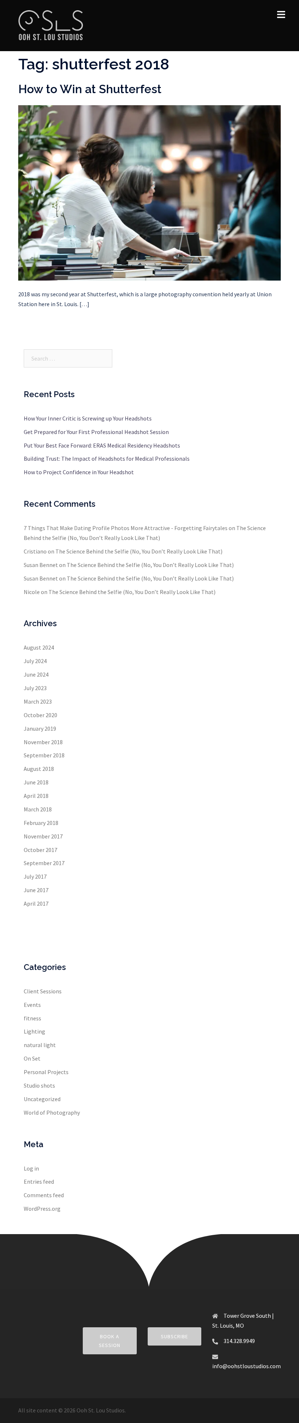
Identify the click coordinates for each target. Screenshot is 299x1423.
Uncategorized (42, 1099)
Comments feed (44, 1195)
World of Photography (52, 1112)
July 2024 (35, 661)
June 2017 (36, 890)
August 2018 (39, 768)
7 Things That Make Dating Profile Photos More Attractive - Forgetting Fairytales (126, 528)
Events (32, 1004)
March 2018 (38, 809)
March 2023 (38, 701)
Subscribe (174, 1336)
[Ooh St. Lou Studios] (50, 24)
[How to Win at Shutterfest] (149, 192)
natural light (40, 1045)
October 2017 (40, 849)
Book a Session (109, 1340)
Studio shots (39, 1085)
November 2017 (43, 836)
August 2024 (39, 647)
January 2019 (40, 728)
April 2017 (36, 903)
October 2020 (40, 715)
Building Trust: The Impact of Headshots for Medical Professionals (107, 458)
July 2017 (35, 876)
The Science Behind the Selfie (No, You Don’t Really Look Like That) (138, 551)
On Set (32, 1058)
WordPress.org (42, 1208)
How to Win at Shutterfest (90, 89)
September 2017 (44, 863)
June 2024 (36, 674)
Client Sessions (43, 991)
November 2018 (43, 742)
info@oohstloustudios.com (246, 1366)
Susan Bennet (41, 564)
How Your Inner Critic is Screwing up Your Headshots (88, 418)
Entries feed (39, 1181)
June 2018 (36, 782)
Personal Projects (46, 1072)
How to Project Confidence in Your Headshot (79, 472)
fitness (32, 1018)
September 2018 (44, 755)
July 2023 (35, 688)
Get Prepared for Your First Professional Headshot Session (96, 431)
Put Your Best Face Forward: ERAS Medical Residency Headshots (102, 445)
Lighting (34, 1031)
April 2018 (36, 795)
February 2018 (41, 822)
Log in (31, 1168)
